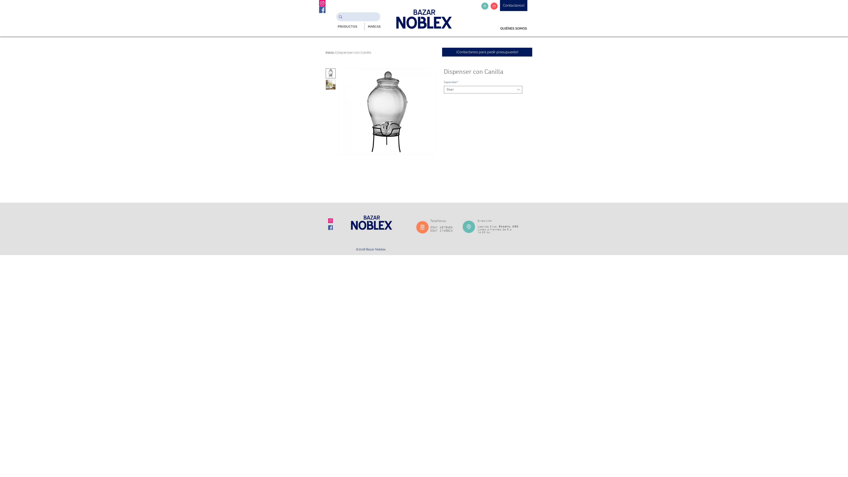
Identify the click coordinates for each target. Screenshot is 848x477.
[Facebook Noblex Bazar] (322, 10)
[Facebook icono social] (330, 227)
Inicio (330, 52)
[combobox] (483, 89)
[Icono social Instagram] (330, 220)
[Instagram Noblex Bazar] (322, 3)
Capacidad (451, 82)
